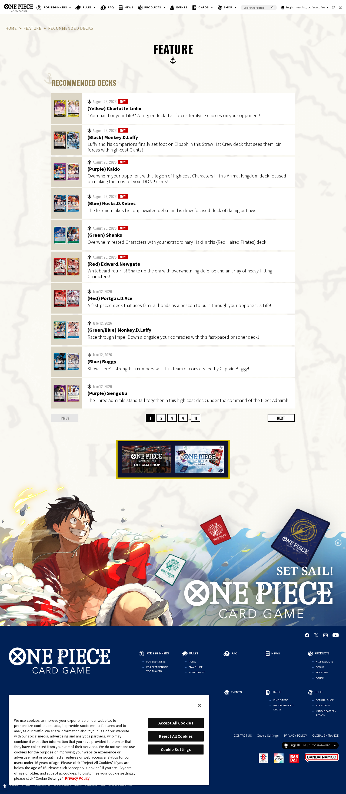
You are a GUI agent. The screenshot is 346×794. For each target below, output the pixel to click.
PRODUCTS (152, 7)
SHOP (228, 7)
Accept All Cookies (175, 723)
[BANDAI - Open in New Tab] (294, 758)
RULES (87, 7)
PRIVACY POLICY (295, 736)
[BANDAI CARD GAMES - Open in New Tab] (263, 758)
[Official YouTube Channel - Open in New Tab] (335, 635)
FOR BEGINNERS (55, 7)
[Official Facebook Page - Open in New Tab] (307, 635)
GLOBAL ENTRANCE (325, 736)
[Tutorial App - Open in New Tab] (199, 459)
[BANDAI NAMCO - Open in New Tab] (322, 758)
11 (195, 418)
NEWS (129, 7)
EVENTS (181, 7)
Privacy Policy (77, 778)
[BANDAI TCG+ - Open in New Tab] (279, 758)
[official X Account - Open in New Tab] (340, 7)
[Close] (199, 705)
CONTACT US (243, 736)
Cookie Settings (268, 736)
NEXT (281, 418)
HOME (11, 28)
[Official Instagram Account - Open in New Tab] (333, 7)
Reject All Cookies (176, 736)
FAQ (111, 7)
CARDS (203, 7)
